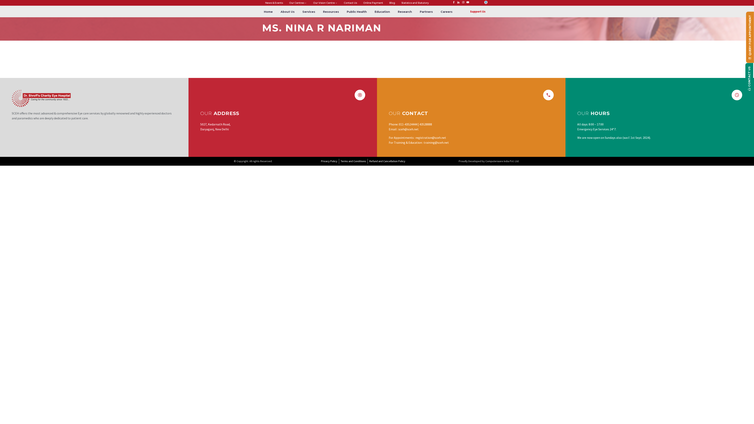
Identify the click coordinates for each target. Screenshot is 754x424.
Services (308, 12)
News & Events (274, 2)
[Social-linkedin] (458, 2)
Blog (392, 2)
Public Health (357, 12)
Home (268, 12)
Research (405, 12)
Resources (331, 12)
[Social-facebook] (453, 2)
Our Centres (296, 2)
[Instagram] (463, 2)
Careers (446, 12)
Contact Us (350, 2)
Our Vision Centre (324, 2)
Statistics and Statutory (415, 2)
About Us (288, 12)
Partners (426, 12)
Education (382, 12)
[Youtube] (468, 2)
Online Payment (373, 2)
